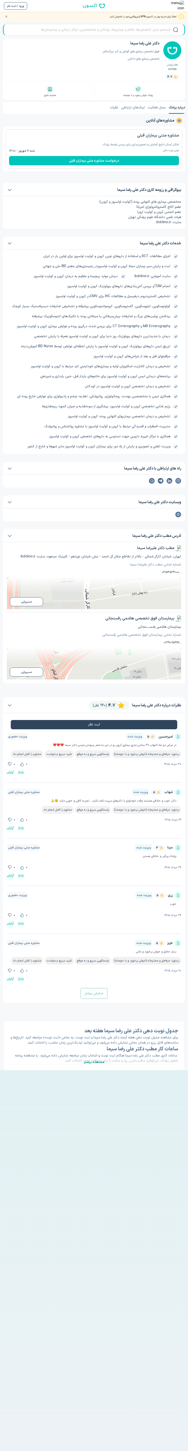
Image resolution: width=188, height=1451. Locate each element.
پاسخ (21, 772)
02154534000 (170, 572)
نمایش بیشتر (94, 993)
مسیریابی (26, 602)
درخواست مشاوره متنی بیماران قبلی (94, 160)
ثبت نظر (94, 724)
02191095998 (171, 642)
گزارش (10, 772)
